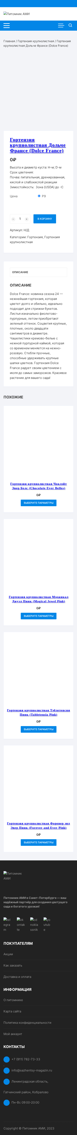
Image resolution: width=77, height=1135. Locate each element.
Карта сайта (12, 1011)
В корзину (45, 218)
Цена (13, 196)
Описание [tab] (20, 272)
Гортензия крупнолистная (36, 41)
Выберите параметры (38, 502)
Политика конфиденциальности (27, 1023)
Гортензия (35, 237)
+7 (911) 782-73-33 (25, 1059)
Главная (9, 41)
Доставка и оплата (17, 977)
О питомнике (13, 1000)
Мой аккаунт (12, 1034)
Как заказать (12, 965)
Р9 (44, 196)
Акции (8, 954)
